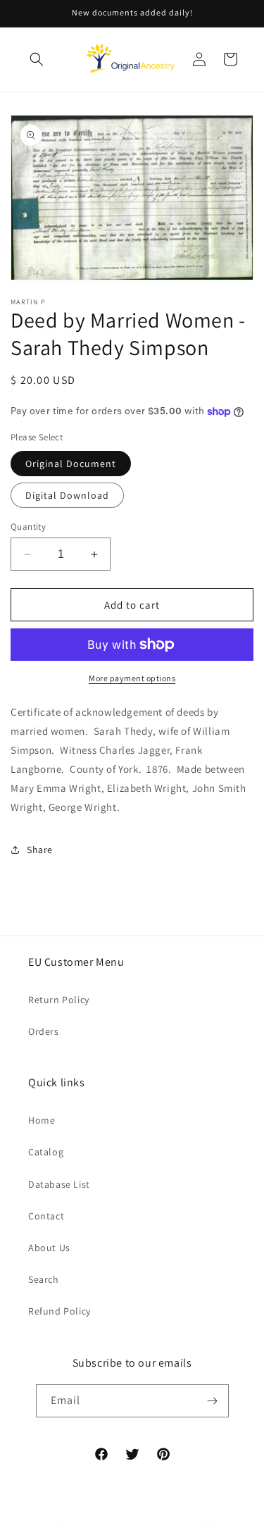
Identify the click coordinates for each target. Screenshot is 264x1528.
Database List (59, 1184)
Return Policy (58, 999)
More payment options (132, 678)
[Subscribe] (212, 1400)
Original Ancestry (102, 1522)
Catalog (45, 1151)
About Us (49, 1247)
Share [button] (40, 849)
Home (41, 1120)
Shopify (208, 1522)
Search (43, 1279)
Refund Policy (59, 1311)
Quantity (28, 527)
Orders (43, 1031)
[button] (36, 59)
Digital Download (67, 495)
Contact (46, 1216)
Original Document (70, 463)
